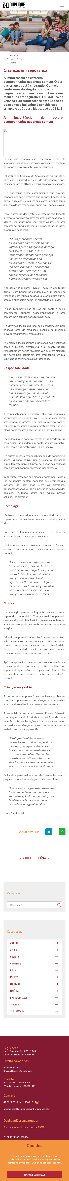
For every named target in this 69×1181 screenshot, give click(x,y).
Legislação (15, 984)
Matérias (14, 55)
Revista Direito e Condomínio (18, 1071)
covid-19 (14, 956)
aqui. (59, 1162)
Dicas (13, 970)
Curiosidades (17, 963)
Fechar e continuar (34, 1174)
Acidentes (15, 943)
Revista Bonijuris (12, 1067)
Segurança (15, 1004)
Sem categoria (17, 1011)
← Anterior (25, 857)
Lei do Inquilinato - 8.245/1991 (19, 1054)
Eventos (14, 977)
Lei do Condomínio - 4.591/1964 (20, 1051)
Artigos (14, 949)
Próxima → (43, 857)
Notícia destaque (18, 997)
